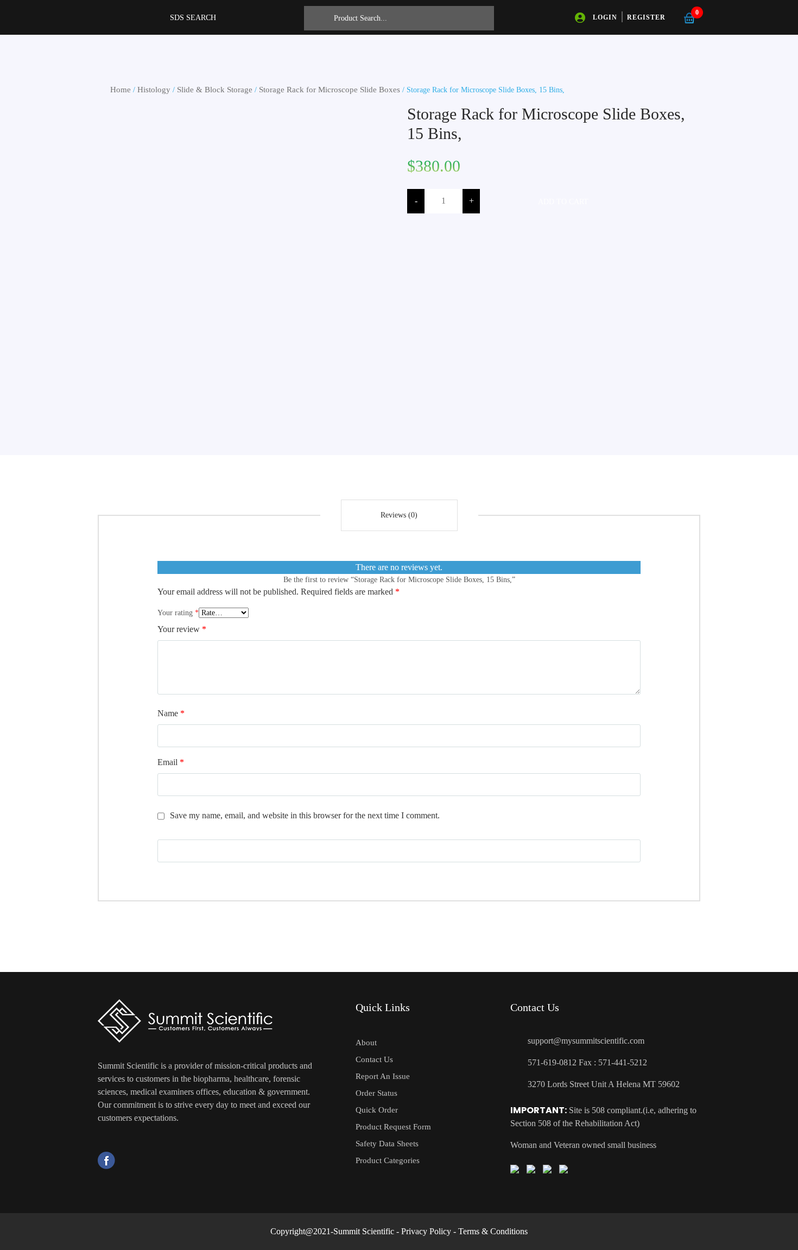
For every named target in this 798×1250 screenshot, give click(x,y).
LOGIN (605, 17)
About (366, 1042)
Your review (181, 629)
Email (170, 762)
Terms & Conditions (493, 1231)
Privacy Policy (426, 1231)
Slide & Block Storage (214, 89)
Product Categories (388, 1160)
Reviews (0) (399, 515)
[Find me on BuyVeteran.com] (531, 1168)
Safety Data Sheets (387, 1143)
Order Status (376, 1093)
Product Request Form (393, 1126)
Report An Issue (383, 1076)
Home (120, 89)
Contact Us (374, 1059)
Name (171, 713)
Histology (153, 89)
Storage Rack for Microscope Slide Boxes (329, 89)
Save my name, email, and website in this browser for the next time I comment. (305, 815)
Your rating (178, 613)
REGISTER (646, 17)
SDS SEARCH (193, 18)
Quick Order (377, 1110)
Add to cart (563, 202)
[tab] (399, 515)
